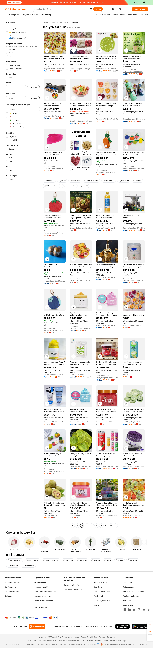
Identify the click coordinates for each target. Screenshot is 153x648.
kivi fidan (139, 181)
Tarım (54, 23)
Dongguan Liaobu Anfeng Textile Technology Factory (107, 172)
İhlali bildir (97, 605)
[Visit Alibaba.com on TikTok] (148, 609)
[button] (91, 9)
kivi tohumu (134, 560)
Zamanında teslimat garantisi (45, 591)
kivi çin (109, 560)
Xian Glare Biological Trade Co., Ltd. (55, 515)
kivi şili (63, 181)
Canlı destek (98, 587)
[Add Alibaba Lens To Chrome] (37, 626)
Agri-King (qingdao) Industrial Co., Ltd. (134, 422)
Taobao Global (86, 637)
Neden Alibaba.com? (12, 582)
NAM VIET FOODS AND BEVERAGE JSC (107, 466)
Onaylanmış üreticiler (72, 585)
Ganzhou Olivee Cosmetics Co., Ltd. (107, 228)
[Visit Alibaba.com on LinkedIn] (129, 609)
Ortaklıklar (127, 601)
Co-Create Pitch (11, 587)
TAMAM (33, 87)
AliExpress (42, 637)
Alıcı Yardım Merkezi (101, 582)
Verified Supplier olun (131, 596)
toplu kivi (97, 560)
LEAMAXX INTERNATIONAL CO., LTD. (107, 69)
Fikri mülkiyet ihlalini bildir (103, 601)
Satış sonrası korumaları (43, 596)
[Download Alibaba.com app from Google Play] (140, 626)
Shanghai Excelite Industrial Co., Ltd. (55, 168)
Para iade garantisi (41, 587)
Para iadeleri (98, 596)
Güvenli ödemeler (41, 582)
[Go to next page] (116, 525)
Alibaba (45, 23)
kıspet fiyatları (29, 565)
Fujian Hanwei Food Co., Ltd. (80, 466)
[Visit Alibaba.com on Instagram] (139, 609)
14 (111, 525)
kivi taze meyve (33, 560)
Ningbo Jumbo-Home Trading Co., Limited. (134, 168)
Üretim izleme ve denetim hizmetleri (43, 602)
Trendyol (102, 637)
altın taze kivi (109, 181)
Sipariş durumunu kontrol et (133, 591)
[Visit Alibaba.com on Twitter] (134, 609)
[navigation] (23, 274)
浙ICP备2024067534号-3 (137, 644)
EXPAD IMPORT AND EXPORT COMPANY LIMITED (134, 515)
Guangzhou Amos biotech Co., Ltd (134, 119)
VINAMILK (126, 374)
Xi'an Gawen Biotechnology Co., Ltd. (134, 72)
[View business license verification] (98, 644)
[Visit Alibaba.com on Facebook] (124, 609)
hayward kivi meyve (52, 560)
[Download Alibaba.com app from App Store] (122, 626)
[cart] (120, 9)
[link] (150, 625)
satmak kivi (14, 565)
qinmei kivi (69, 560)
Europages (111, 637)
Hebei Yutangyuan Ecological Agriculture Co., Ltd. (81, 69)
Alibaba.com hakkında (13, 577)
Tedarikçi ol (127, 582)
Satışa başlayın (128, 587)
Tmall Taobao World (65, 637)
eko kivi (85, 186)
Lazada (76, 637)
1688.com (52, 637)
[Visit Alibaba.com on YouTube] (143, 609)
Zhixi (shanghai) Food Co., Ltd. (107, 378)
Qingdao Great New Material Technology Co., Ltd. (55, 281)
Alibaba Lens (17, 626)
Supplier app (59, 626)
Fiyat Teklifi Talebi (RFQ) (73, 590)
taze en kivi (125, 181)
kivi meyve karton (92, 181)
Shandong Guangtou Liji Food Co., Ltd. (81, 121)
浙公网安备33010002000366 (115, 644)
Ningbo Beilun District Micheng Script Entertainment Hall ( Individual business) (55, 471)
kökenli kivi (83, 560)
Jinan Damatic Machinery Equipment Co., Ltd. (55, 116)
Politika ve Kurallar (41, 607)
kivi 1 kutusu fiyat (16, 560)
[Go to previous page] (73, 525)
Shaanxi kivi (50, 181)
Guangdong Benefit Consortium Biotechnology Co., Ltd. (107, 422)
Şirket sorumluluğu (12, 591)
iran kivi (120, 560)
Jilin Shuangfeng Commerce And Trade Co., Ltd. (134, 325)
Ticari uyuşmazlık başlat (102, 591)
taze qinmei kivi (71, 186)
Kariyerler (8, 596)
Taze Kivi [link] (74, 23)
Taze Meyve (63, 23)
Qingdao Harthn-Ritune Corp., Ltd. (55, 69)
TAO (95, 637)
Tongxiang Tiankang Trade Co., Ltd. (107, 119)
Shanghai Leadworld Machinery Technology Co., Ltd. (134, 228)
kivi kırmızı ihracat (52, 186)
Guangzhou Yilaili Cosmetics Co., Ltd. (55, 422)
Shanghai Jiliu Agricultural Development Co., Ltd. (81, 228)
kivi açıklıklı (76, 181)
